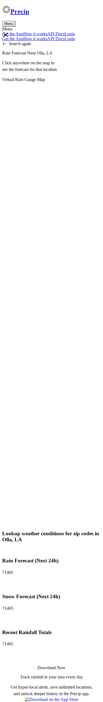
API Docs (56, 33)
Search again (20, 43)
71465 (7, 572)
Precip (19, 11)
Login (70, 33)
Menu (8, 24)
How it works (35, 33)
